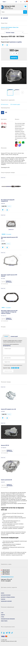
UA (16, 1)
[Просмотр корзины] (25, 6)
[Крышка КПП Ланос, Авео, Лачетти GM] (10, 92)
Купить (14, 58)
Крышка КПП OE (5, 445)
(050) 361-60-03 (6, 570)
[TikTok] (12, 633)
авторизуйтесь (7, 345)
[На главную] (2, 7)
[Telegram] (7, 633)
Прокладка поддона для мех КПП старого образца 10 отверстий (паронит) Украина (9, 312)
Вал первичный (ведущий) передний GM (7, 200)
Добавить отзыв (8, 371)
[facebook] (1, 633)
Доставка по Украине (5, 595)
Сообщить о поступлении (9, 282)
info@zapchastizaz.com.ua (7, 576)
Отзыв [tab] (6, 336)
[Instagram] (9, 633)
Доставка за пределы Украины (8, 597)
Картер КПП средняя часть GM (8, 409)
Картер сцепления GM (6, 479)
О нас (2, 612)
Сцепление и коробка (15, 42)
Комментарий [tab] (14, 336)
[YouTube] (4, 633)
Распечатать (5, 104)
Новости (3, 614)
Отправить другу (16, 104)
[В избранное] (2, 45)
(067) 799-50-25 (6, 571)
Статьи (2, 616)
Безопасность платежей (6, 601)
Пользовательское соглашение (8, 618)
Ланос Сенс (3, 177)
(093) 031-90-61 (6, 572)
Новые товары (4, 620)
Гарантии (3, 599)
